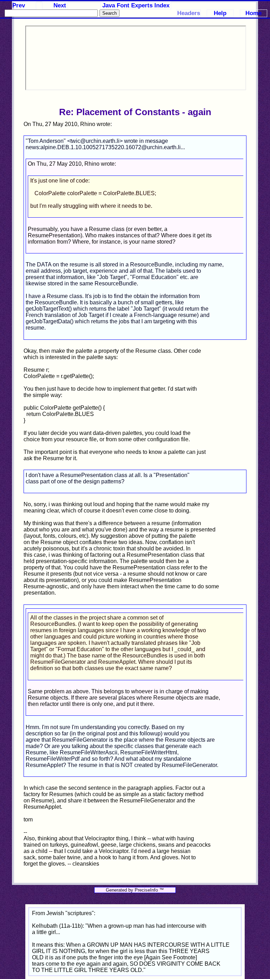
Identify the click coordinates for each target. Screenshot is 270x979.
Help (220, 13)
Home (253, 13)
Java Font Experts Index (135, 5)
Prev (18, 5)
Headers (188, 13)
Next (59, 5)
